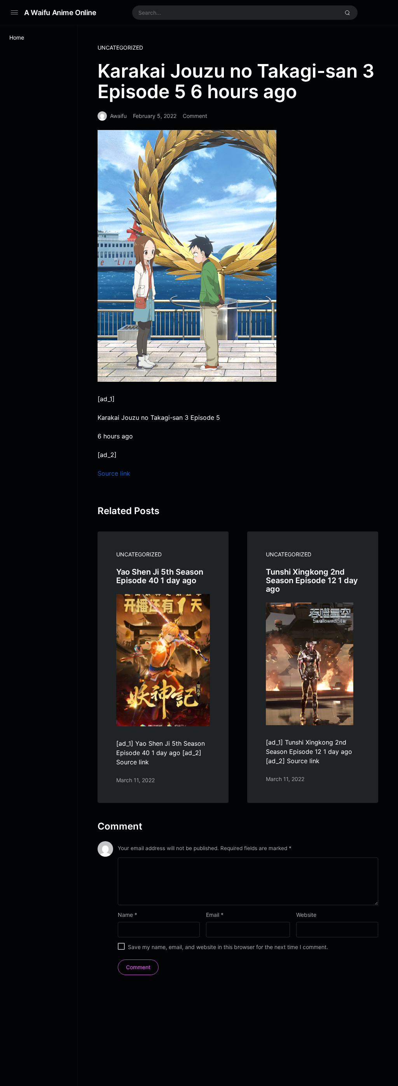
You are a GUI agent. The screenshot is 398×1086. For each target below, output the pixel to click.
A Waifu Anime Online (60, 12)
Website (306, 914)
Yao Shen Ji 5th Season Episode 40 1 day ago (159, 576)
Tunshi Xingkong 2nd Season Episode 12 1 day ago (312, 580)
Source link (114, 473)
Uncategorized (120, 47)
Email (214, 914)
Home (16, 37)
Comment (195, 116)
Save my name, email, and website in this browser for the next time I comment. (228, 947)
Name (127, 914)
